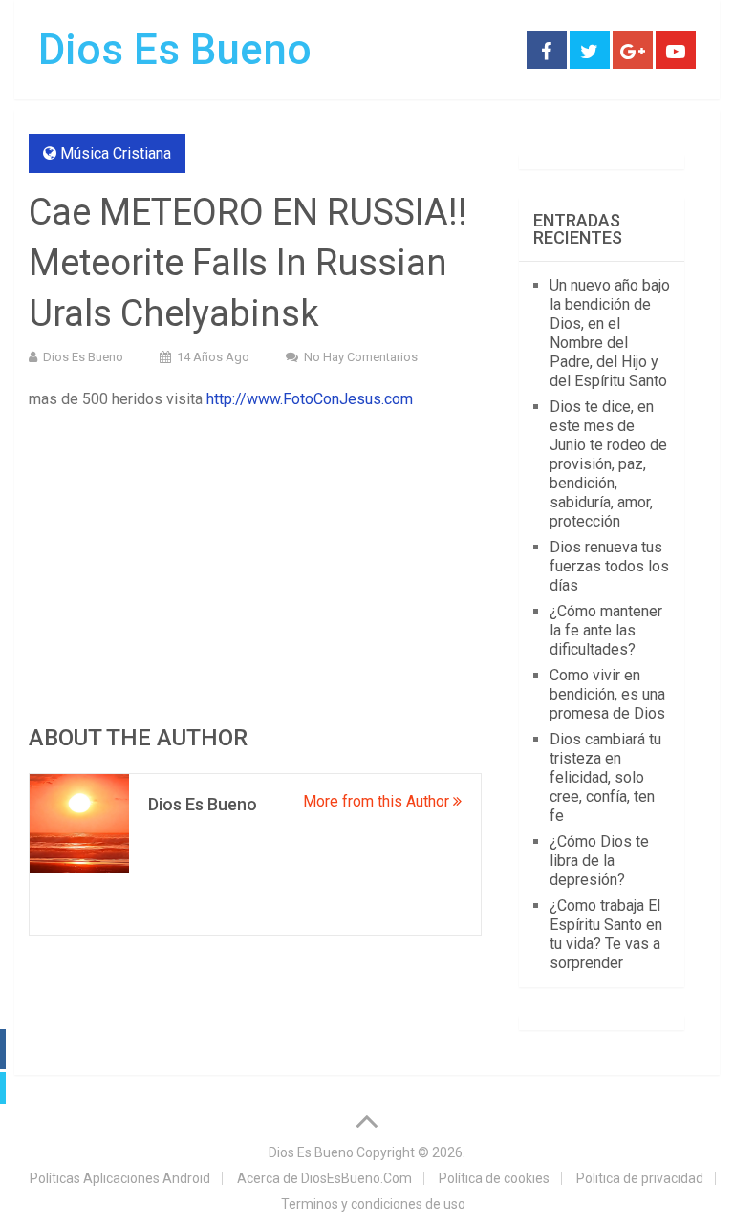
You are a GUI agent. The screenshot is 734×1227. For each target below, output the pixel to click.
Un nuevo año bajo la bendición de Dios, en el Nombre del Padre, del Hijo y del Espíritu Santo (610, 333)
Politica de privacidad (639, 1178)
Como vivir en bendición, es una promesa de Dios (607, 694)
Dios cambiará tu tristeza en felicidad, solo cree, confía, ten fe (605, 777)
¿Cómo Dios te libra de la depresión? (599, 860)
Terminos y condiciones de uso (373, 1204)
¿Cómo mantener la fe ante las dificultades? (606, 630)
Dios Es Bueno (175, 50)
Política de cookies (494, 1178)
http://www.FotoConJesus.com (309, 399)
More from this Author (378, 801)
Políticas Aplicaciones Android (120, 1178)
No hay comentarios (361, 357)
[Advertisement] (255, 565)
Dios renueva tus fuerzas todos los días (609, 566)
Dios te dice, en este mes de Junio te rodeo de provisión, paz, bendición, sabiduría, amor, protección (608, 464)
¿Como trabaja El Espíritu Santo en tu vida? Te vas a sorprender (606, 934)
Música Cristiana (115, 153)
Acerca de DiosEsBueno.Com (324, 1178)
